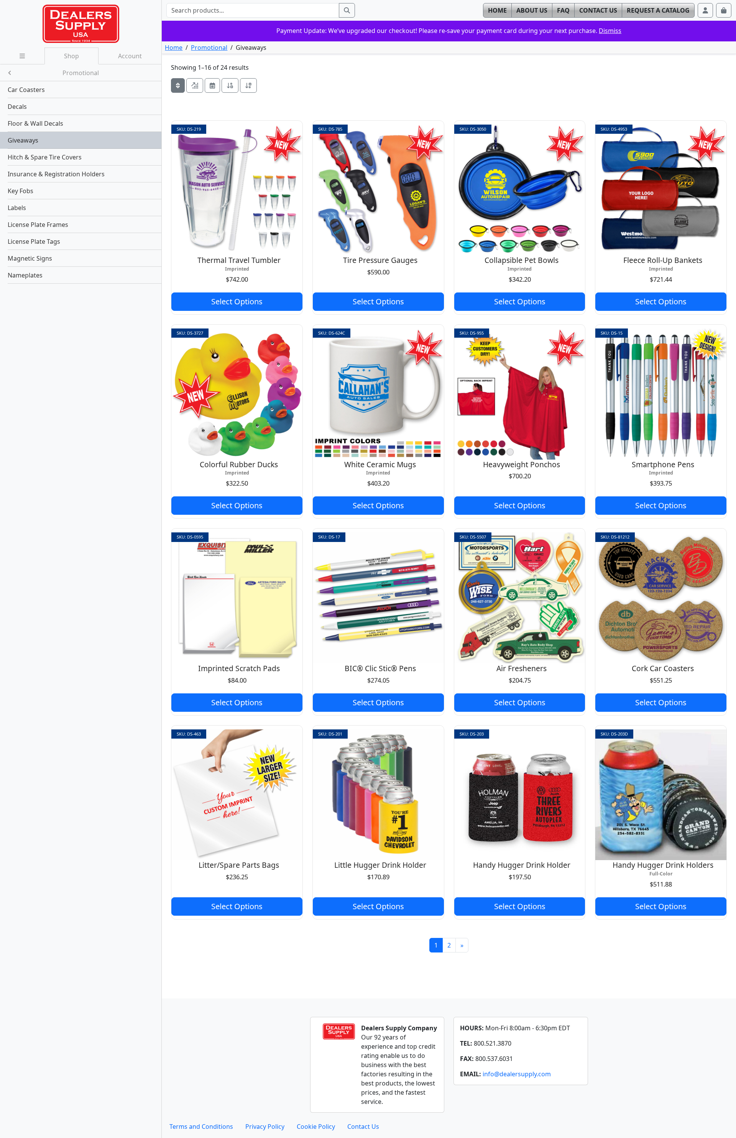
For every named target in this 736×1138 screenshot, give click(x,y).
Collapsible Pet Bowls (522, 260)
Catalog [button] (658, 10)
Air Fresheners (521, 668)
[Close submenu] (9, 72)
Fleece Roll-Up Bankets (662, 260)
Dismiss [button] (610, 30)
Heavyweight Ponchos (521, 464)
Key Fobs (20, 191)
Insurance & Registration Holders (56, 174)
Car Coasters (26, 89)
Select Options (237, 301)
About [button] (531, 10)
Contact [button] (598, 10)
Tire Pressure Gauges (380, 260)
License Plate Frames (38, 224)
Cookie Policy (316, 1126)
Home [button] (497, 10)
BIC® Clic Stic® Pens (380, 668)
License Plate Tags (34, 241)
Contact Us (363, 1126)
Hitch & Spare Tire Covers (45, 157)
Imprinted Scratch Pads (239, 668)
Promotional (209, 47)
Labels (17, 208)
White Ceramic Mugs (380, 464)
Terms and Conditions (201, 1126)
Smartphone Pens (663, 464)
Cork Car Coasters (663, 668)
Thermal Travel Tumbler (239, 260)
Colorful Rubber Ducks (239, 464)
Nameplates (25, 275)
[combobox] (252, 10)
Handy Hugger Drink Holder (521, 865)
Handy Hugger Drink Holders (663, 865)
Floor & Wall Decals (35, 123)
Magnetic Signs (30, 258)
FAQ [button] (563, 10)
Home (173, 47)
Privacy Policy (264, 1126)
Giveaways (23, 140)
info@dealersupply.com (517, 1074)
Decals (17, 106)
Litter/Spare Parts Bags (239, 865)
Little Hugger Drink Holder (380, 865)
